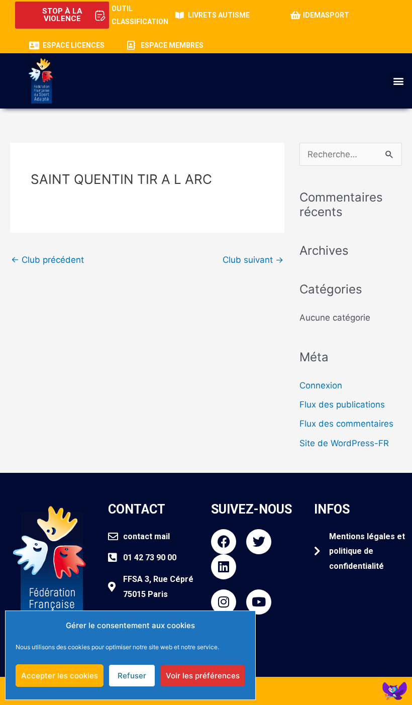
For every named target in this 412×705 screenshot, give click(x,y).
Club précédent (47, 260)
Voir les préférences (203, 675)
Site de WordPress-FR (344, 443)
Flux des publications (342, 404)
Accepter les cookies (59, 675)
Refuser (132, 675)
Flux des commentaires (346, 424)
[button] (398, 81)
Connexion (320, 385)
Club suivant (253, 260)
